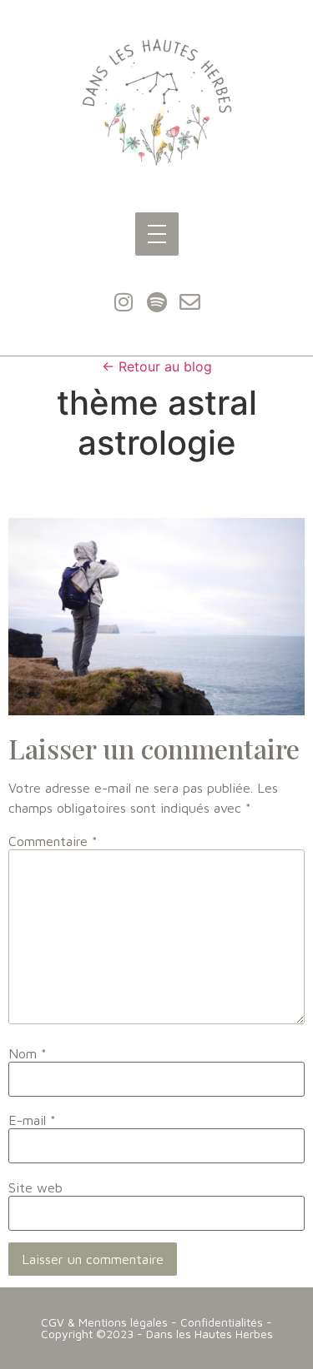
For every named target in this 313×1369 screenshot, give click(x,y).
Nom (27, 1053)
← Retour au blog (157, 366)
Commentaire (53, 841)
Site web (35, 1187)
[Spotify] (157, 301)
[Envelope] (190, 301)
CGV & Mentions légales (104, 1322)
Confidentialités (221, 1322)
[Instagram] (123, 301)
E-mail (32, 1120)
